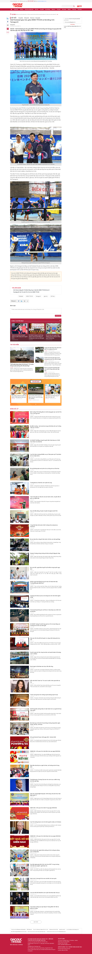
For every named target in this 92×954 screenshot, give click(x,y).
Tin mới (7, 32)
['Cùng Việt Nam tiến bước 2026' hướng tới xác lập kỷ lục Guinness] (19, 530)
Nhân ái (53, 9)
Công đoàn (20, 17)
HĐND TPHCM (29, 296)
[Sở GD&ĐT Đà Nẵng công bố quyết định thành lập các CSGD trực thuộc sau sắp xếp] (19, 446)
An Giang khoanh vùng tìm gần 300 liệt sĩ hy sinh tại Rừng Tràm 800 (45, 950)
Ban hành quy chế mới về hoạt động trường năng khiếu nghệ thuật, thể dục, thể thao (45, 723)
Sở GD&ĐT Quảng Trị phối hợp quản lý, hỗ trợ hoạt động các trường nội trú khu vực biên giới (19, 337)
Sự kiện (14, 14)
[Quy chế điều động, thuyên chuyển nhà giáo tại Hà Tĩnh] (19, 516)
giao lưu (46, 296)
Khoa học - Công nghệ (35, 17)
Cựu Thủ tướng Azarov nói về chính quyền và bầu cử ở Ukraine (45, 822)
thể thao (53, 296)
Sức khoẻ (64, 9)
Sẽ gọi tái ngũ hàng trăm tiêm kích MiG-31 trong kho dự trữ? (52, 348)
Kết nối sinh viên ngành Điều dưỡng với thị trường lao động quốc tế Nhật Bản (36, 337)
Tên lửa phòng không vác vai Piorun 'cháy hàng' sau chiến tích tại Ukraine (45, 610)
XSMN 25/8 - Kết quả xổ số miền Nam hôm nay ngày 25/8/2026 (45, 836)
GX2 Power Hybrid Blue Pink (73, 26)
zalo (7, 18)
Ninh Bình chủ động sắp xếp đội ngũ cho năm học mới (43, 935)
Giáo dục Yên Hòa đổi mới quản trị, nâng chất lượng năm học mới (45, 639)
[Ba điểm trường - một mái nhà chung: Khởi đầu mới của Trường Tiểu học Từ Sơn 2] (19, 431)
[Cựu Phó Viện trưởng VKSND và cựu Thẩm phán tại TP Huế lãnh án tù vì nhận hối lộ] (19, 460)
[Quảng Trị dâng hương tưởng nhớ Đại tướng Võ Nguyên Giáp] (19, 559)
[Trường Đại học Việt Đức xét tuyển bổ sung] (19, 488)
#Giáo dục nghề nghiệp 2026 (40, 14)
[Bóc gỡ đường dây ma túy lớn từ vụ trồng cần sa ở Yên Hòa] (19, 474)
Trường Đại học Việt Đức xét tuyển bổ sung (41, 482)
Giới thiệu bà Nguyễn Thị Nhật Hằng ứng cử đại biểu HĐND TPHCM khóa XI (31, 290)
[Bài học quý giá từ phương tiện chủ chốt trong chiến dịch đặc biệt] (39, 370)
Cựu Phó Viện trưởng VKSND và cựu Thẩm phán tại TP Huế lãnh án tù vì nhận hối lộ (45, 455)
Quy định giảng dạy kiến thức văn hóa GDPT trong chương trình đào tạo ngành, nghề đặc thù (44, 865)
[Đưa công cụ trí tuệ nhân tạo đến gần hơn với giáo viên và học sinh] (54, 328)
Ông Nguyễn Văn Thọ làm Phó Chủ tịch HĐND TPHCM (26, 292)
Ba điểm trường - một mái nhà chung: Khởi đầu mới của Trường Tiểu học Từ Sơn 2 (45, 427)
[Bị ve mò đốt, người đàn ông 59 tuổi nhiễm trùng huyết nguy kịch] (19, 573)
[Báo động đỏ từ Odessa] (52, 389)
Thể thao (80, 9)
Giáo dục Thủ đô (79, 6)
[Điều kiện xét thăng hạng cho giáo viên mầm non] (35, 389)
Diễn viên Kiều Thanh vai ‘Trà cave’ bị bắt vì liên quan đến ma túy (45, 681)
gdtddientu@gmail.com (42, 1)
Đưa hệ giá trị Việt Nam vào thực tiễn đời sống (41, 666)
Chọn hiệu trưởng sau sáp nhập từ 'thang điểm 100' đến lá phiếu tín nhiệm (44, 907)
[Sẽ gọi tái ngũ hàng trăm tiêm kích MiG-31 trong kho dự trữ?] (39, 350)
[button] (60, 393)
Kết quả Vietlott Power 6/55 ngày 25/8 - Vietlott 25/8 (43, 737)
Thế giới (58, 9)
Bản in (7, 24)
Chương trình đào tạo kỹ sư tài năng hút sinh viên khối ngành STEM (45, 596)
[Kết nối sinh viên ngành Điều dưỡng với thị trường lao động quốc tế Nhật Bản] (36, 328)
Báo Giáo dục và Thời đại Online (18, 5)
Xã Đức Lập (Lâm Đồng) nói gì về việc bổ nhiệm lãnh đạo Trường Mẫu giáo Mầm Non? (44, 582)
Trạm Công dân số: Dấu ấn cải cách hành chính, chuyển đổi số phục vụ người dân (45, 497)
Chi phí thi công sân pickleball (74, 18)
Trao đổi (42, 9)
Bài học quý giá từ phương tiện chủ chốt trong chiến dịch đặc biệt (52, 369)
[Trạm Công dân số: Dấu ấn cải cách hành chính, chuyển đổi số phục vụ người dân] (19, 502)
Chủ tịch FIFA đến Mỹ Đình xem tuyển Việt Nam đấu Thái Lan (45, 892)
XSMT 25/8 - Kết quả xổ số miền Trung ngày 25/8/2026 (43, 807)
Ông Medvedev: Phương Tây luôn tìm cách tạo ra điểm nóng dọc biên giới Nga (45, 780)
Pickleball (21, 296)
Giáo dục (16, 9)
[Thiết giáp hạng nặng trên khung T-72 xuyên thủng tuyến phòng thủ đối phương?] (22, 355)
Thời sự (21, 9)
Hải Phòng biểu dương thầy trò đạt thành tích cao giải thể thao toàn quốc (45, 709)
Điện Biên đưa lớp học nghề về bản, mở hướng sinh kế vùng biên (44, 766)
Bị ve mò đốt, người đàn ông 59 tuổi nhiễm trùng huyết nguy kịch (45, 568)
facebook (7, 21)
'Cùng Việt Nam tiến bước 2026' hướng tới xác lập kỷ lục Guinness (44, 525)
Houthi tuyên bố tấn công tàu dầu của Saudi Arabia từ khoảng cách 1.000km (45, 653)
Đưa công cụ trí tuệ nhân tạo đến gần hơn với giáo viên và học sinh (54, 337)
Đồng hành (26, 17)
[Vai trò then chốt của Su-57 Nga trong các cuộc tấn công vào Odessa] (19, 389)
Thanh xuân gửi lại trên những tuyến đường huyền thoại (44, 694)
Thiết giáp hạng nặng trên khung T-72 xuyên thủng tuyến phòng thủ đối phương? (22, 365)
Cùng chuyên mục (17, 321)
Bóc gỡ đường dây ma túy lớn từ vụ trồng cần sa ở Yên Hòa (44, 468)
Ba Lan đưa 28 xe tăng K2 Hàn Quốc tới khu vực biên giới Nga (45, 539)
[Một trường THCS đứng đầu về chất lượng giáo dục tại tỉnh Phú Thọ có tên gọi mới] (19, 417)
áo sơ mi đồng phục (70, 22)
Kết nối (36, 9)
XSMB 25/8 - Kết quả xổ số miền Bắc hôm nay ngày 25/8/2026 (45, 751)
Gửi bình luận (58, 315)
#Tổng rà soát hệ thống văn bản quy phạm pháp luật (25, 14)
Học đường (47, 9)
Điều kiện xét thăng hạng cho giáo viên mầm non (36, 396)
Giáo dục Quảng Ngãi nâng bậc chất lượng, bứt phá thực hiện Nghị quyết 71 (45, 794)
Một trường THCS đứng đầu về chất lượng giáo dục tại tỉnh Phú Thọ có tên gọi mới (45, 412)
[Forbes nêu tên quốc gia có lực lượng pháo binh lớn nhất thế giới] (39, 360)
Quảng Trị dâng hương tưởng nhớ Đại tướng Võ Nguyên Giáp (45, 553)
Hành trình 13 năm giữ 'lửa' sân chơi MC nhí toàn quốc (43, 878)
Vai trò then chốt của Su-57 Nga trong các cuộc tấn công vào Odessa (19, 397)
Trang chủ (11, 9)
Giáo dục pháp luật (29, 9)
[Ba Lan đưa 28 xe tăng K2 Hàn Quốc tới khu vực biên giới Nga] (19, 544)
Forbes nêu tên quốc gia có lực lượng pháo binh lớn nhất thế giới (52, 358)
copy (27, 301)
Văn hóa (74, 9)
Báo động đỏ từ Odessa (51, 395)
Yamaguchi (38, 296)
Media (69, 9)
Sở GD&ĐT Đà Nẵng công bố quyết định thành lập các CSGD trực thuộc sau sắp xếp (45, 441)
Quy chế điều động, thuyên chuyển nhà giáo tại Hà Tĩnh (44, 511)
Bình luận (7, 28)
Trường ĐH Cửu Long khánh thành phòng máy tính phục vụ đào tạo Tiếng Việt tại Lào (45, 921)
